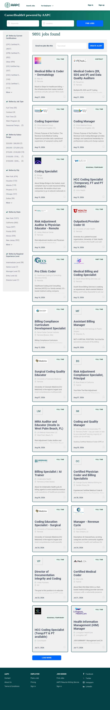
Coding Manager (84, 121)
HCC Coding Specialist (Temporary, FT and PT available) (88, 183)
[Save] (62, 97)
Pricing (33, 682)
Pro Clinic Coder (45, 271)
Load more (46, 658)
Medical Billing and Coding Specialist (86, 273)
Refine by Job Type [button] (15, 102)
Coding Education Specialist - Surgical (48, 523)
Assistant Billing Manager (84, 323)
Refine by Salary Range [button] (13, 136)
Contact (7, 678)
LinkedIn (89, 687)
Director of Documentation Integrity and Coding (48, 575)
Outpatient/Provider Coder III (86, 223)
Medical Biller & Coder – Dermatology (49, 73)
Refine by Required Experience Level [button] (14, 255)
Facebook (89, 674)
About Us (8, 682)
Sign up (101, 5)
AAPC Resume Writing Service (68, 682)
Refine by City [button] (13, 170)
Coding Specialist (46, 171)
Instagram (89, 682)
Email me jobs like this (44, 46)
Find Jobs (90, 23)
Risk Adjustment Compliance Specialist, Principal (88, 375)
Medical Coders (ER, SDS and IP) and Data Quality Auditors (87, 75)
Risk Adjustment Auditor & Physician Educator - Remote (47, 225)
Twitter (88, 678)
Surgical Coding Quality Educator (50, 373)
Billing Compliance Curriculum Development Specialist (50, 325)
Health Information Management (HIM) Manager (86, 625)
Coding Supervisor (47, 121)
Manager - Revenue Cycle (86, 523)
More (8, 92)
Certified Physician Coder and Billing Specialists (86, 475)
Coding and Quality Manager (86, 423)
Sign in (90, 5)
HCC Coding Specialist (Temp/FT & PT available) (49, 633)
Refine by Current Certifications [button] (14, 37)
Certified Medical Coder (85, 573)
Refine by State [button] (14, 212)
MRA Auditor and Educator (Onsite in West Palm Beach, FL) (49, 425)
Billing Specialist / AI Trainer (48, 473)
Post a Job (35, 678)
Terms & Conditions (12, 686)
